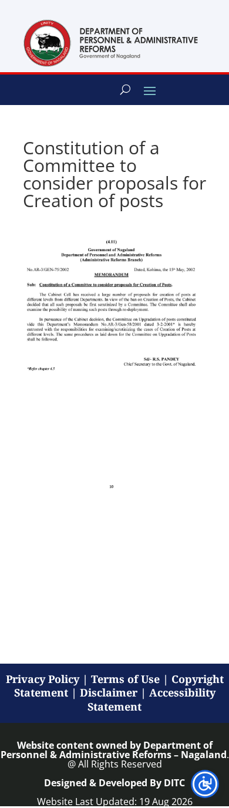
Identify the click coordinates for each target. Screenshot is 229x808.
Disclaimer (108, 692)
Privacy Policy (42, 679)
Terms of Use (125, 679)
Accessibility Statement (151, 699)
